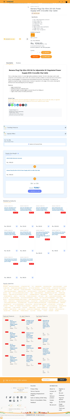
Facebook (52, 33)
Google (63, 33)
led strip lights (32, 291)
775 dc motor (41, 291)
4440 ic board (21, 309)
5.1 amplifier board (32, 296)
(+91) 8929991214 (21, 387)
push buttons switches (40, 304)
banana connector (42, 307)
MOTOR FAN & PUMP (7, 42)
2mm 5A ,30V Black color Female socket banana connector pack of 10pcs (26, 209)
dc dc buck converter (27, 297)
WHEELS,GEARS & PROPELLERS (9, 45)
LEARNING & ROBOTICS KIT (8, 15)
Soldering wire (22, 302)
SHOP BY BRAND (6, 8)
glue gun (32, 310)
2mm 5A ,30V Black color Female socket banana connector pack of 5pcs (42, 209)
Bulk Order (35, 56)
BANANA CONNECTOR (35, 6)
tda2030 (39, 310)
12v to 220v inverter (34, 288)
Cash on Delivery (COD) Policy (39, 397)
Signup (62, 26)
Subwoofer (38, 286)
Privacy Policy (34, 389)
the (32, 286)
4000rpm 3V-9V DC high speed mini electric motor (30, 322)
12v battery (34, 301)
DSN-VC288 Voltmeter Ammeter (14, 158)
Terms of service (35, 391)
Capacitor (35, 305)
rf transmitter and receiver (22, 305)
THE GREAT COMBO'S (7, 13)
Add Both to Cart (35, 191)
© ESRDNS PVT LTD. (10, 418)
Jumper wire (32, 307)
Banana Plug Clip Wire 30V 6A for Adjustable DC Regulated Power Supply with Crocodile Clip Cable (30, 99)
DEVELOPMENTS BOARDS (8, 23)
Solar (36, 297)
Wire (31, 292)
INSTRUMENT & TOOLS (7, 47)
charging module (34, 294)
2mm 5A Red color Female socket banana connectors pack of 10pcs (26, 260)
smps (43, 305)
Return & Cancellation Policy (38, 400)
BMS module (44, 294)
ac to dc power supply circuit (21, 292)
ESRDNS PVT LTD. (31, 415)
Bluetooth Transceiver (33, 309)
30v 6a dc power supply (34, 101)
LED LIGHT (41, 296)
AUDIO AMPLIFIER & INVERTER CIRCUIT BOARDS (9, 29)
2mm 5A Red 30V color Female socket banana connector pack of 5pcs (25, 233)
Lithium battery (25, 286)
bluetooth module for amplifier (37, 302)
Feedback (33, 402)
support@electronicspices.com (21, 392)
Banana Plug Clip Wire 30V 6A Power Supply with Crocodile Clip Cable (23, 170)
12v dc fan (22, 296)
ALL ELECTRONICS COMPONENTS (10, 17)
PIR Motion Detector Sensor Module (30, 347)
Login (57, 23)
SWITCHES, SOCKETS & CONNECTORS (7, 21)
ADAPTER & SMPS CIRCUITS (8, 32)
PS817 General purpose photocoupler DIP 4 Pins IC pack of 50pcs (29, 335)
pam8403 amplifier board (22, 301)
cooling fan (28, 304)
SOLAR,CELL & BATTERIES (8, 36)
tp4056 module (24, 310)
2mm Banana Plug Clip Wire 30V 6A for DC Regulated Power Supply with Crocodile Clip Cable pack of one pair (43, 235)
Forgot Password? (64, 20)
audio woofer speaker (34, 299)
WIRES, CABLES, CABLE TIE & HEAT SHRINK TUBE (9, 40)
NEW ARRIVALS (5, 11)
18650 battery (22, 291)
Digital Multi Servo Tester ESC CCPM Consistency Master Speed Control (29, 358)
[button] (35, 13)
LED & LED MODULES (7, 34)
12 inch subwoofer (37, 289)
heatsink (24, 307)
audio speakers (39, 292)
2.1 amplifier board (26, 289)
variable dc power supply (23, 101)
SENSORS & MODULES (7, 26)
